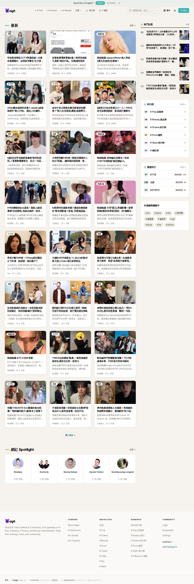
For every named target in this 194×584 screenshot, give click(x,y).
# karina (170, 225)
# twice (157, 213)
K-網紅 (105, 10)
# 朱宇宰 (179, 213)
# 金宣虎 (149, 219)
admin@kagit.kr (169, 547)
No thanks (111, 3)
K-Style (102, 556)
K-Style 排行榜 (154, 143)
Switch (100, 3)
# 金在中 (162, 219)
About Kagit (73, 525)
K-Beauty (67, 10)
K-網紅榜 (152, 150)
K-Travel (103, 551)
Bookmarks (167, 530)
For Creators (74, 540)
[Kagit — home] (10, 10)
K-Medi (102, 566)
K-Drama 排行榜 (155, 127)
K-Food (102, 546)
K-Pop (40, 10)
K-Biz (101, 561)
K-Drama (52, 10)
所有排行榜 (136, 525)
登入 (185, 10)
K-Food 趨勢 (153, 135)
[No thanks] (119, 3)
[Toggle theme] (174, 10)
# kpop (149, 225)
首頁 (101, 525)
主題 (77, 10)
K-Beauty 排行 (138, 535)
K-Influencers (74, 530)
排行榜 (92, 10)
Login (165, 525)
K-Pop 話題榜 (154, 112)
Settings (166, 535)
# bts (168, 213)
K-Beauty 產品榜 (156, 119)
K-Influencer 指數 (139, 556)
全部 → (133, 25)
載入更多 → (70, 435)
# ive (159, 225)
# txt (148, 213)
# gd (173, 219)
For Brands (73, 535)
